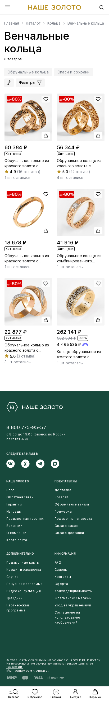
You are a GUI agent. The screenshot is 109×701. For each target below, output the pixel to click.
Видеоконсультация (23, 591)
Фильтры (27, 82)
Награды (14, 511)
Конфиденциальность (73, 591)
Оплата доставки (69, 533)
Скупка (12, 577)
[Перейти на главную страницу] (54, 7)
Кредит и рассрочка (23, 570)
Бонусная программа (24, 584)
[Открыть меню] (7, 7)
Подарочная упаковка (73, 519)
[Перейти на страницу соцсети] (13, 463)
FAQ (57, 562)
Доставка (62, 490)
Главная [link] (11, 23)
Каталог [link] (33, 23)
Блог (10, 490)
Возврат (61, 497)
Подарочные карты (23, 562)
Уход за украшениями (72, 605)
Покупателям (65, 481)
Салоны (60, 570)
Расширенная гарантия (25, 519)
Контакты (62, 577)
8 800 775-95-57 (26, 427)
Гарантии (14, 504)
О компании (16, 533)
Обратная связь (19, 497)
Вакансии (14, 526)
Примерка (63, 511)
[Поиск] (101, 7)
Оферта (61, 584)
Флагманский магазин (73, 598)
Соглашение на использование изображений (67, 617)
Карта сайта (16, 540)
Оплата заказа (66, 526)
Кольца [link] (54, 23)
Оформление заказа (71, 504)
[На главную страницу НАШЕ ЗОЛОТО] (34, 407)
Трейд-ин (14, 598)
